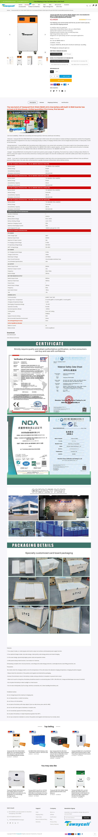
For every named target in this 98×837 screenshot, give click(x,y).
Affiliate (52, 814)
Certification (64, 102)
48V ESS (64, 44)
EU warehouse (76, 44)
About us (52, 812)
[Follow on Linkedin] (15, 823)
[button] (82, 19)
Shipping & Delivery (53, 102)
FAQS (37, 812)
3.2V (33, 5)
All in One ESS (69, 44)
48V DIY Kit (58, 5)
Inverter (66, 5)
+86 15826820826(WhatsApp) (9, 1)
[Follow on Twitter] (10, 823)
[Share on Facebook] (51, 91)
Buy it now (61, 80)
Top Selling (83, 44)
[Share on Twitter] (54, 91)
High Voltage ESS (48, 6)
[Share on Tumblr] (59, 90)
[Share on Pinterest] (56, 91)
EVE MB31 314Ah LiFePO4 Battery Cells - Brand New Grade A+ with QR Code (38, 751)
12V (39, 5)
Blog (51, 819)
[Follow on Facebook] (7, 823)
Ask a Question (54, 88)
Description (33, 102)
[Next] (45, 34)
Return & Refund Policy (41, 819)
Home (20, 5)
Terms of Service (54, 824)
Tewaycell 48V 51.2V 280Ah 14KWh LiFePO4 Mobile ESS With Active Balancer (59, 792)
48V (50, 5)
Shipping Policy (39, 814)
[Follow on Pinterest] (17, 823)
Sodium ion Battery (34, 6)
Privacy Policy (53, 822)
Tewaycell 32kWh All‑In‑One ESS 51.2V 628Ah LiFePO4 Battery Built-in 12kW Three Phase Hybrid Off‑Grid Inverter (81, 752)
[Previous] (10, 34)
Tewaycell (56, 38)
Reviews (42, 102)
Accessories (22, 6)
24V (44, 5)
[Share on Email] (62, 91)
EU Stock (28, 5)
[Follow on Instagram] (12, 823)
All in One (59, 6)
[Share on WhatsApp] (65, 91)
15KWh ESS (58, 44)
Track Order (39, 817)
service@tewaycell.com (23, 1)
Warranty (38, 822)
